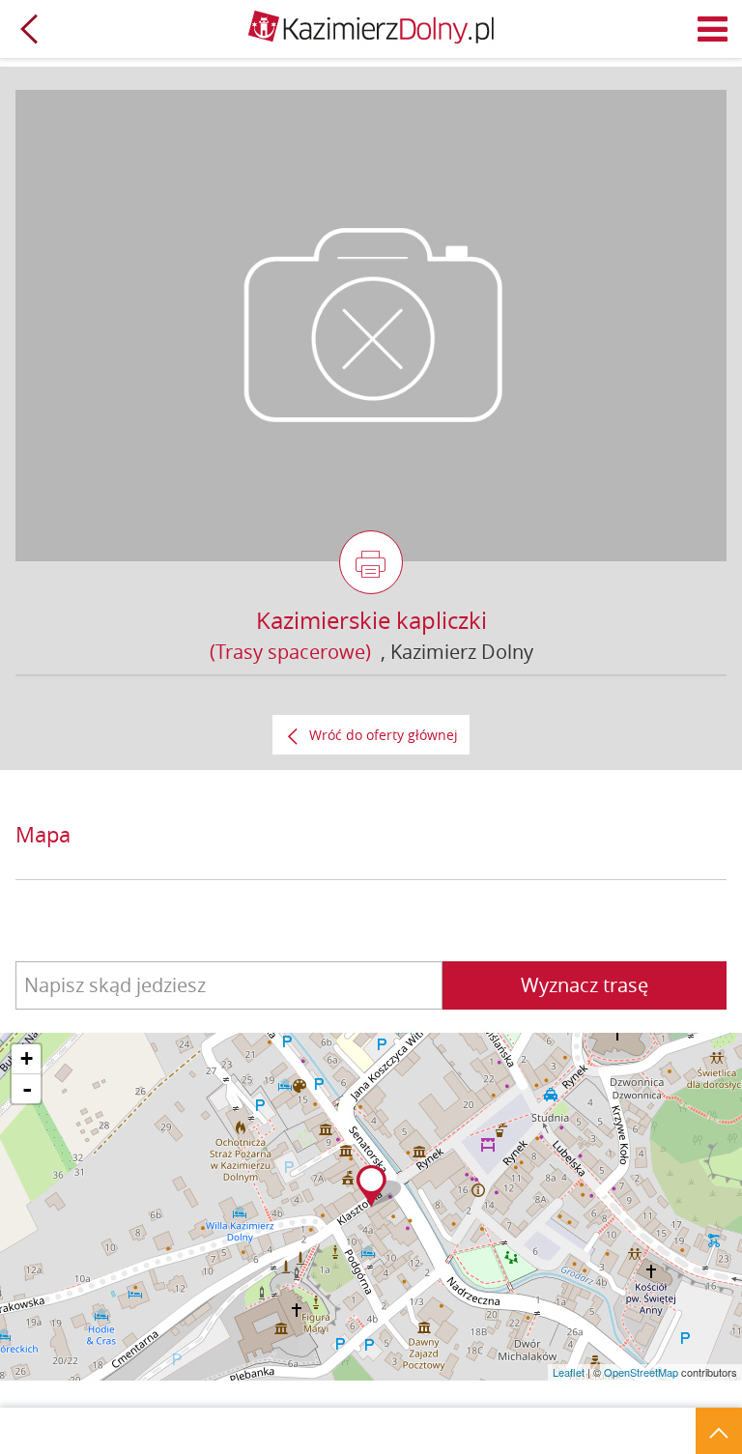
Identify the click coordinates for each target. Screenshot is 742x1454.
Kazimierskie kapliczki (371, 620)
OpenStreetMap (641, 1372)
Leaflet (569, 1372)
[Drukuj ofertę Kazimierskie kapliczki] (371, 562)
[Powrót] (29, 29)
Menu (713, 29)
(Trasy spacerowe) (290, 652)
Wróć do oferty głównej (383, 735)
